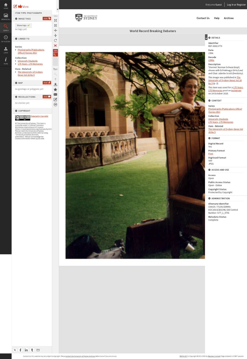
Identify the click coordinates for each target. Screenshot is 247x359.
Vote (23, 6)
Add (45, 18)
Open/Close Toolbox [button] (57, 6)
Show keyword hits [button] (55, 74)
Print (210, 153)
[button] (55, 54)
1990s (211, 60)
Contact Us (203, 18)
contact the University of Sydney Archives (80, 356)
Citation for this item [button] (55, 104)
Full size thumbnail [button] (55, 20)
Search (6, 30)
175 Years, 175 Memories (30, 63)
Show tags (22, 25)
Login (6, 53)
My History (5, 42)
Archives (229, 18)
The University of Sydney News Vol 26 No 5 (30, 73)
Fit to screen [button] (55, 25)
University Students (28, 60)
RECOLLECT (184, 356)
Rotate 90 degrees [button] (55, 40)
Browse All (5, 19)
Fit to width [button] (55, 30)
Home (6, 8)
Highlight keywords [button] (55, 79)
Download (55, 84)
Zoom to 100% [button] (55, 45)
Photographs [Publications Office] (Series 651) (31, 51)
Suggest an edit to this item (15, 6)
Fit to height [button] (55, 35)
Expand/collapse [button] (206, 37)
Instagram (236, 90)
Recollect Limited (214, 356)
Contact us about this (55, 94)
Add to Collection (55, 89)
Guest (218, 4)
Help (216, 18)
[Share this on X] (14, 348)
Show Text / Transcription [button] (55, 69)
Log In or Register (230, 4)
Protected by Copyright (39, 116)
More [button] (6, 64)
